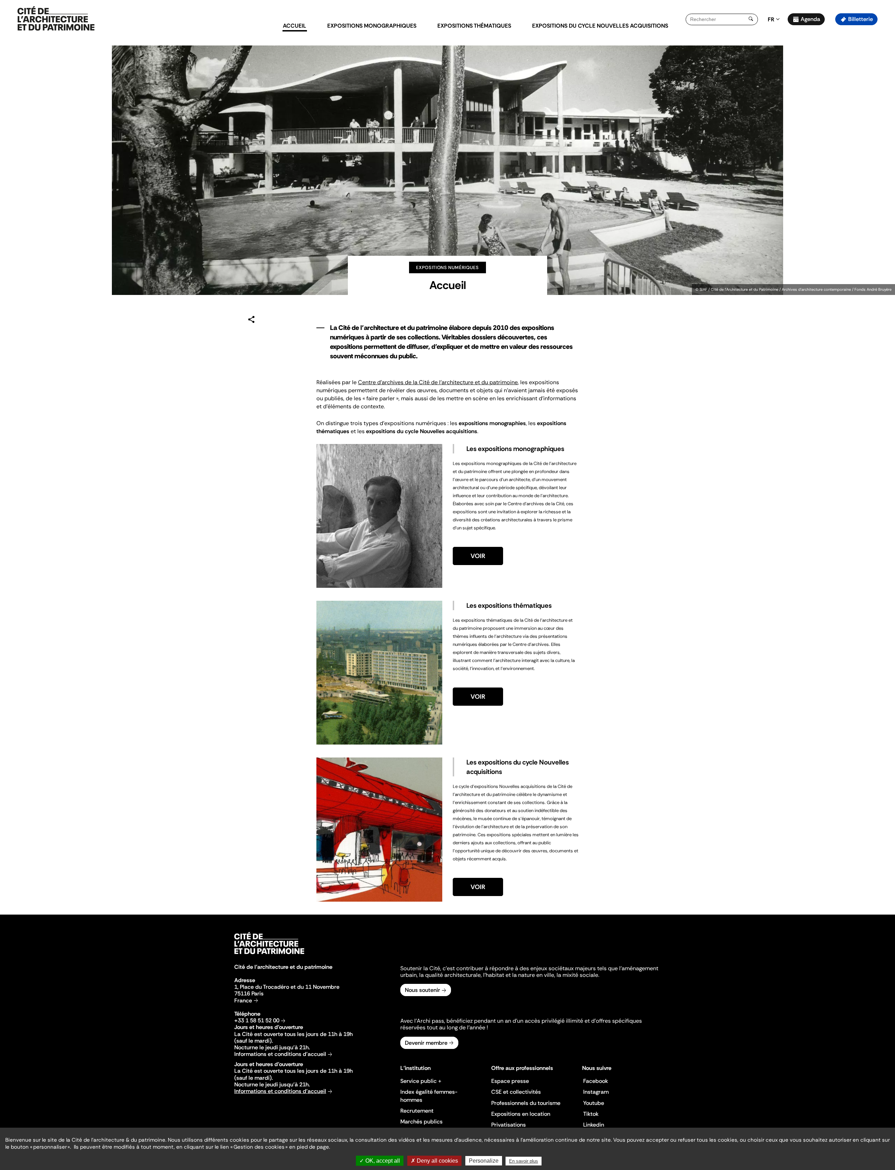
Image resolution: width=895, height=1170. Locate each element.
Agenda (810, 19)
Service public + (421, 1081)
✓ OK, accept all (379, 1161)
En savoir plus (523, 1161)
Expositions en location (520, 1114)
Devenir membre (426, 1042)
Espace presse (510, 1081)
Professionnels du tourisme (525, 1103)
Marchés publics (421, 1121)
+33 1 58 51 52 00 (256, 1020)
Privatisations (508, 1124)
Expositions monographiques (371, 25)
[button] (884, 124)
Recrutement (417, 1110)
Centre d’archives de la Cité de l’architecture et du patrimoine (438, 382)
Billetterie (860, 19)
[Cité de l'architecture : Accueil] (269, 955)
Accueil (294, 25)
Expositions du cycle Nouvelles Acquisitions (600, 25)
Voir (478, 556)
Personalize (484, 1161)
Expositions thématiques (474, 25)
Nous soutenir (422, 990)
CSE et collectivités (516, 1091)
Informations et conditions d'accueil (280, 1054)
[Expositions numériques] (55, 18)
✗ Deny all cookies (434, 1161)
